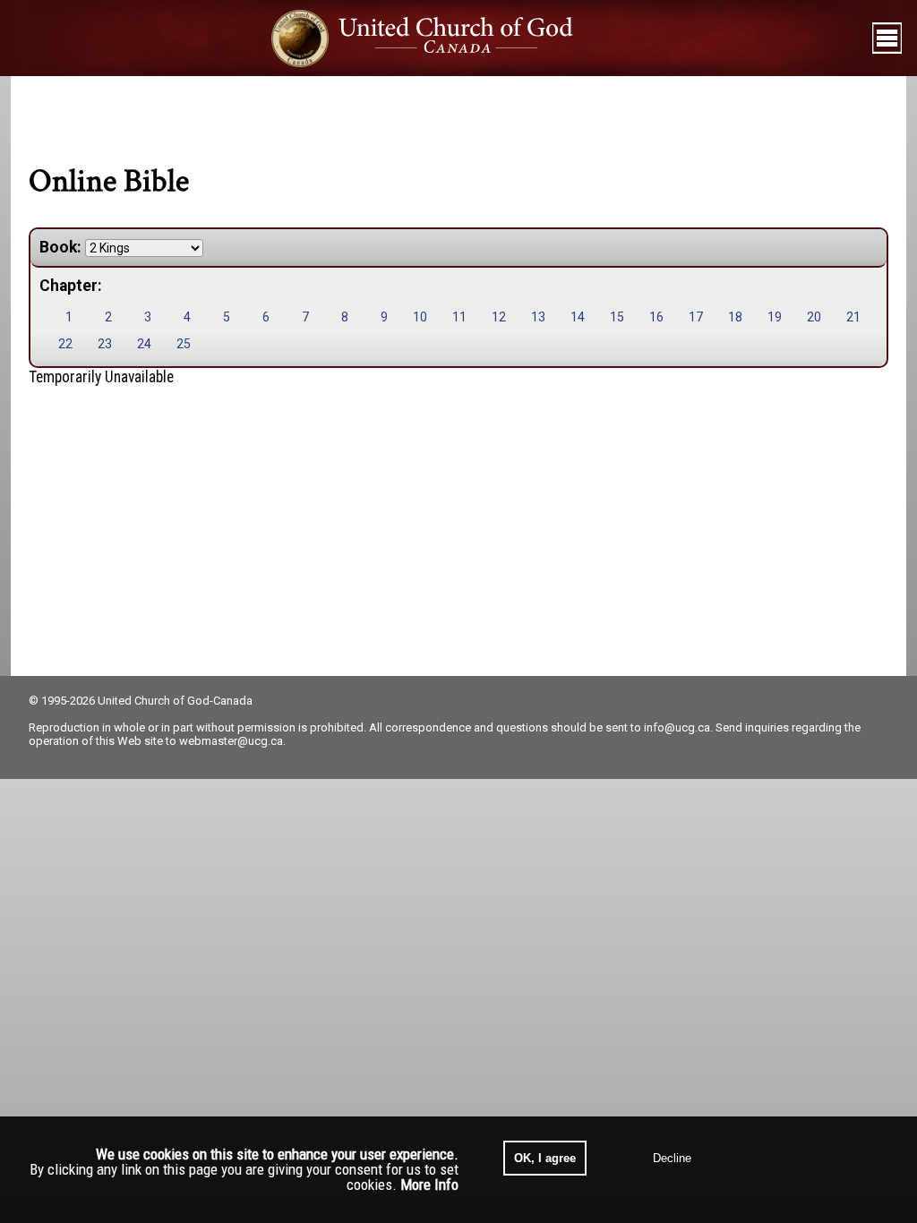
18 (735, 317)
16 (656, 317)
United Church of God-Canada (175, 700)
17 (696, 317)
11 (459, 317)
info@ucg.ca (677, 727)
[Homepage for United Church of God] (439, 38)
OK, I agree (545, 1158)
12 (499, 317)
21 (853, 317)
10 (420, 317)
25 (183, 344)
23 (105, 344)
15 (617, 317)
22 (65, 344)
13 (538, 317)
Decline (672, 1158)
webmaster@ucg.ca (231, 741)
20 (814, 317)
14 (577, 317)
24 (144, 344)
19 (774, 317)
